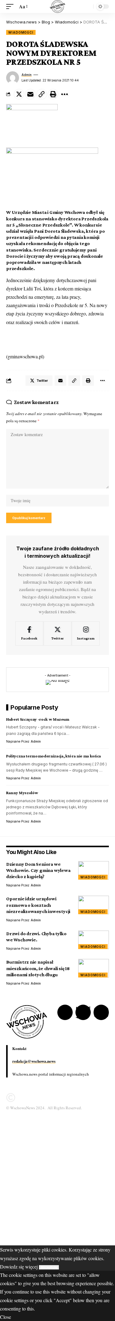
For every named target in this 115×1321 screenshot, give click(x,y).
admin (26, 75)
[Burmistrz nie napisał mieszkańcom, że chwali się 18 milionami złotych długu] (93, 968)
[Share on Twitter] (19, 94)
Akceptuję (49, 1267)
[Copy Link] (41, 94)
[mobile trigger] (11, 6)
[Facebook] (29, 633)
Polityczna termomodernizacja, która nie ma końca (53, 755)
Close (5, 1317)
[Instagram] (86, 633)
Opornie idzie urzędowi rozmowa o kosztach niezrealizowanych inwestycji (38, 905)
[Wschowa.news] (57, 6)
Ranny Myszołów (22, 792)
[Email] (30, 94)
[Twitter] (57, 633)
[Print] (53, 94)
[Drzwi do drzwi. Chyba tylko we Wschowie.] (93, 940)
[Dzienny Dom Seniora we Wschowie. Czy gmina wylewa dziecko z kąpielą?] (93, 870)
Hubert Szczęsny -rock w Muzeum (37, 719)
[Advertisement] (57, 1187)
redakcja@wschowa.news (34, 1061)
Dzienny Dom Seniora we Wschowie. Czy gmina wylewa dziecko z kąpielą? (38, 870)
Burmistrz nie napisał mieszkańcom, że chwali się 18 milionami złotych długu (38, 968)
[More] (64, 94)
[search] (87, 6)
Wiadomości (20, 32)
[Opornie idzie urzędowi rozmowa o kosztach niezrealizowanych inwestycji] (93, 905)
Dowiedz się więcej (19, 1266)
